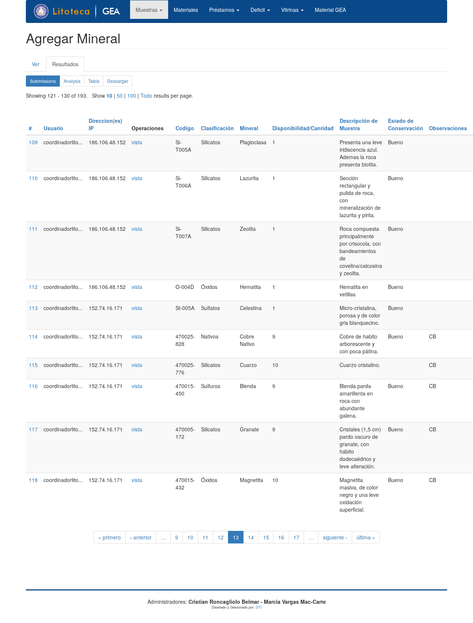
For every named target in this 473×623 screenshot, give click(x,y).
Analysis (72, 81)
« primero (109, 537)
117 (33, 429)
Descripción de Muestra (359, 124)
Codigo (185, 128)
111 (33, 228)
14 (251, 537)
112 (33, 286)
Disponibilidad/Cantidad (303, 128)
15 (266, 537)
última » (366, 537)
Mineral (249, 128)
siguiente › (335, 537)
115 (33, 364)
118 (33, 480)
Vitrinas (290, 9)
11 (205, 537)
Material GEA (330, 9)
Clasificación (217, 128)
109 (33, 142)
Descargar (117, 81)
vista (137, 142)
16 (281, 537)
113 (33, 308)
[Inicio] (81, 11)
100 (131, 95)
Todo (146, 95)
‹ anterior (141, 537)
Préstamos (222, 9)
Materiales (186, 9)
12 (221, 537)
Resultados (68, 66)
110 (33, 178)
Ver (36, 64)
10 (109, 95)
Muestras (147, 9)
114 (33, 336)
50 (120, 95)
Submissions (45, 82)
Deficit (258, 9)
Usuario (53, 128)
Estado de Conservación (405, 124)
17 (296, 537)
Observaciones (448, 128)
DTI (259, 607)
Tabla (93, 81)
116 (33, 386)
